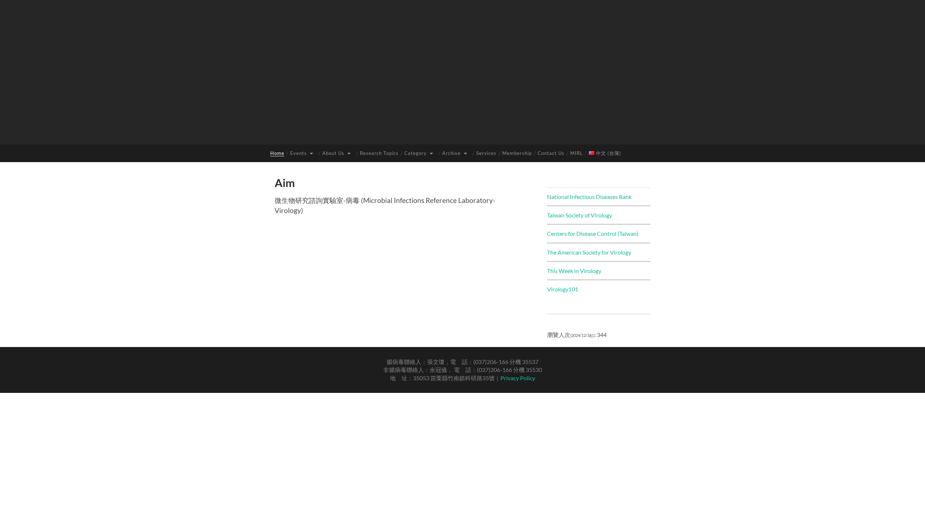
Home (277, 153)
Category (415, 153)
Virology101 (562, 289)
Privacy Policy (517, 377)
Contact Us (551, 153)
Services (486, 153)
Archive (451, 153)
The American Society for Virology (589, 252)
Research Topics (379, 153)
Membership (517, 153)
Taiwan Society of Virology (579, 215)
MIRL (576, 153)
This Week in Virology (574, 270)
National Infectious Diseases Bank (589, 196)
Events (298, 153)
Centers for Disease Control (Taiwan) (592, 233)
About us (333, 153)
